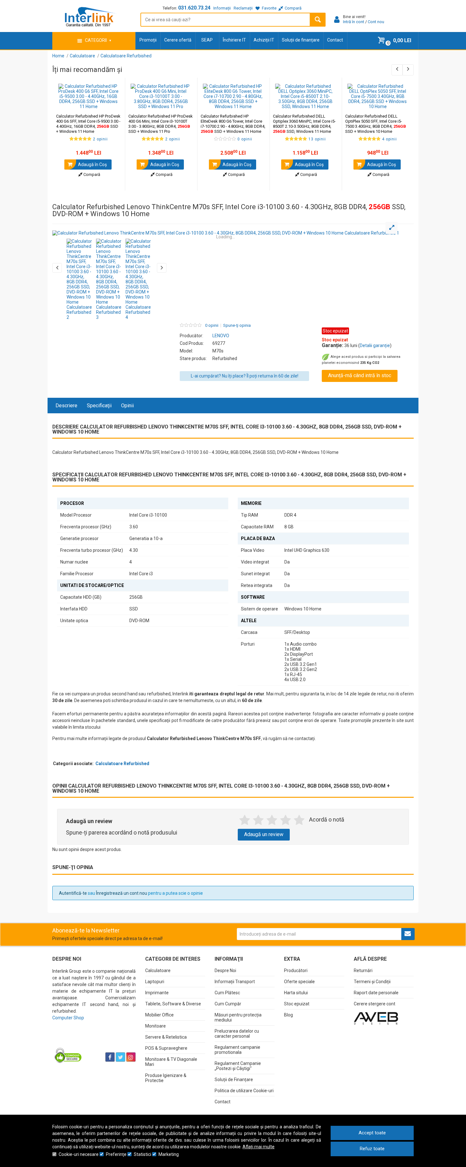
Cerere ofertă (177, 39)
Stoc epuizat (296, 1003)
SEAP (207, 39)
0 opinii (211, 325)
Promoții (148, 39)
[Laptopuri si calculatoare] (92, 1041)
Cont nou (376, 21)
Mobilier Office (159, 1014)
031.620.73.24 (194, 8)
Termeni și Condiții (372, 981)
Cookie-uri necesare (79, 1154)
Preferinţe (116, 1154)
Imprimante (157, 992)
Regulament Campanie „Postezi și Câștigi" (238, 1066)
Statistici (142, 1154)
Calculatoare (158, 970)
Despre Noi (225, 970)
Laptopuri (154, 981)
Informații (222, 8)
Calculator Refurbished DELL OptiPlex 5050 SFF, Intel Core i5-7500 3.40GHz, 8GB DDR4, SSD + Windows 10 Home (375, 124)
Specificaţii (99, 406)
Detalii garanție (375, 345)
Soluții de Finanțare (234, 1079)
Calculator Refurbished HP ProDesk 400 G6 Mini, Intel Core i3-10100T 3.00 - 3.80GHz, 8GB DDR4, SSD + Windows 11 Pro (160, 124)
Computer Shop (68, 1017)
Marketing (169, 1154)
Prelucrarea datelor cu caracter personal (237, 1033)
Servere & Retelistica (166, 1037)
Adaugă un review (263, 834)
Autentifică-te (73, 893)
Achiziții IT (264, 39)
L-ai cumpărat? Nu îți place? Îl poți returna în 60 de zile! (244, 375)
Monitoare (155, 1025)
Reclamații (243, 8)
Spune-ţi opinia (237, 325)
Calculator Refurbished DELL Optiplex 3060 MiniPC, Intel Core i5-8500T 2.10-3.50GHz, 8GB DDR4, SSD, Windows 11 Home (304, 124)
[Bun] (272, 820)
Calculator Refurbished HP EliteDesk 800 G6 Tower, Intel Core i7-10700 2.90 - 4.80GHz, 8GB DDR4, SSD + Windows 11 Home (233, 124)
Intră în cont (353, 21)
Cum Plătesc (227, 992)
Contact (335, 39)
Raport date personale (376, 992)
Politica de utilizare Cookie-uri (244, 1090)
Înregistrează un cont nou (121, 893)
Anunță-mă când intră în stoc (359, 375)
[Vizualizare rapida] (111, 102)
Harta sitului (296, 992)
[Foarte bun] (285, 820)
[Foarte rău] (244, 820)
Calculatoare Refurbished (122, 763)
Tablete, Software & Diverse (173, 1003)
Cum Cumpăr (228, 1003)
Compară (91, 174)
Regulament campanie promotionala (237, 1050)
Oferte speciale (299, 981)
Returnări (363, 970)
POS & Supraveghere (166, 1048)
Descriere (66, 406)
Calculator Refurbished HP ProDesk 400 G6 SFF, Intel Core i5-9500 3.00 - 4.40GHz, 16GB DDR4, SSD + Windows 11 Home (88, 124)
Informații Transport (235, 981)
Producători (295, 970)
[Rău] (258, 820)
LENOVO (220, 335)
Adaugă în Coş (92, 164)
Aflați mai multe (259, 1146)
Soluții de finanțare (301, 39)
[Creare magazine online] (376, 1018)
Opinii (127, 406)
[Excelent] (299, 820)
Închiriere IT (234, 39)
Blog (288, 1014)
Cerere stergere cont (374, 1003)
